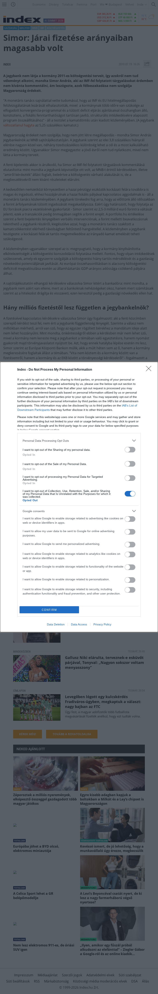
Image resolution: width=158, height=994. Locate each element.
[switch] (130, 449)
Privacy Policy (102, 624)
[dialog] (79, 497)
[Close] (150, 370)
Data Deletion (56, 624)
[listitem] (79, 440)
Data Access (79, 624)
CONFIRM (49, 609)
